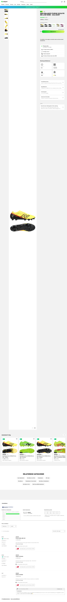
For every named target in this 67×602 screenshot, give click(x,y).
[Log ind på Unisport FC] (62, 1)
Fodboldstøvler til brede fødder (31, 481)
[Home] (4, 1)
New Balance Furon (26, 484)
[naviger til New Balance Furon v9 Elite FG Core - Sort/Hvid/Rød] (46, 25)
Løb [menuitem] (15, 4)
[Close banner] (65, 7)
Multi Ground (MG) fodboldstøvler (38, 484)
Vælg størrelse (53, 31)
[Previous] (62, 435)
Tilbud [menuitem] (28, 4)
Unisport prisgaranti (46, 53)
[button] (6, 14)
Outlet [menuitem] (31, 4)
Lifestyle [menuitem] (18, 4)
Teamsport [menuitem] (23, 4)
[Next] (64, 435)
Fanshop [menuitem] (7, 4)
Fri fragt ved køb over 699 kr (48, 49)
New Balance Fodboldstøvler (44, 481)
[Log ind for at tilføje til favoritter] (40, 31)
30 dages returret (46, 51)
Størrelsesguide (61, 29)
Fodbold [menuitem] (2, 4)
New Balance (20, 481)
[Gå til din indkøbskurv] (64, 1)
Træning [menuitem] (11, 4)
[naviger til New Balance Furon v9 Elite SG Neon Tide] (54, 25)
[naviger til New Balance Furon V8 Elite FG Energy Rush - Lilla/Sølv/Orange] (62, 25)
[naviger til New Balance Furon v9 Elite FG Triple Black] (50, 25)
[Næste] (35, 428)
